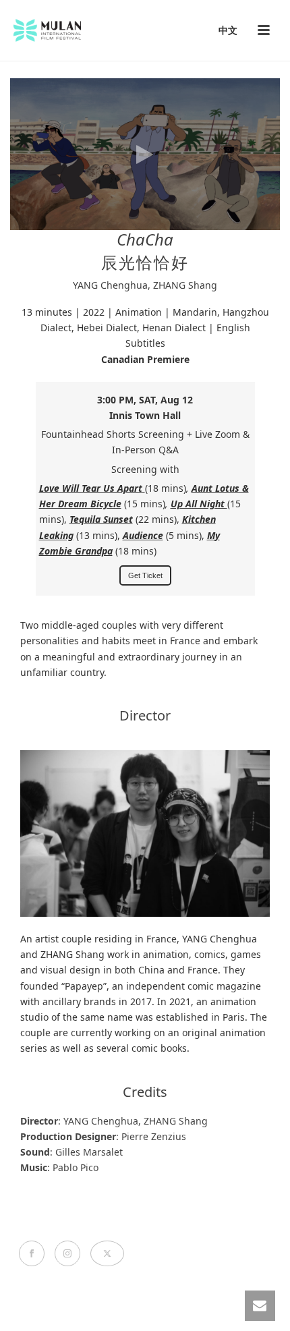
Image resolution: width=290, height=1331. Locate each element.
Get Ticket (145, 575)
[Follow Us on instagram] (67, 1253)
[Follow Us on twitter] (107, 1253)
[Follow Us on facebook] (32, 1253)
